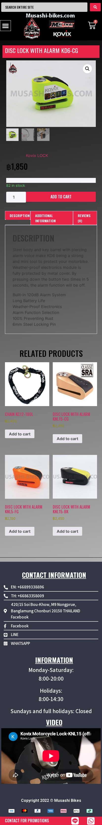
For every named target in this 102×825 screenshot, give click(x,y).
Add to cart (61, 197)
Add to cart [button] (19, 433)
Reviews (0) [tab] (84, 218)
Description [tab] (20, 215)
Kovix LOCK (37, 155)
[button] (5, 25)
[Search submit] (95, 7)
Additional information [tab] (45, 218)
